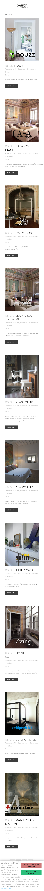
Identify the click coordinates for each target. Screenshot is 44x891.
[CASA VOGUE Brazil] (22, 120)
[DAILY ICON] (22, 206)
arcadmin (23, 153)
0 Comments (31, 69)
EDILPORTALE (25, 739)
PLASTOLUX (24, 402)
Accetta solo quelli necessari (31, 865)
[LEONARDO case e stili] (22, 289)
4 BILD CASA (24, 570)
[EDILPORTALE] (22, 713)
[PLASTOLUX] (22, 376)
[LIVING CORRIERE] (22, 627)
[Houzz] (22, 39)
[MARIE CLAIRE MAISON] (22, 794)
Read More (12, 86)
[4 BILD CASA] (22, 544)
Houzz (18, 65)
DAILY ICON (23, 233)
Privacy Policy (6, 889)
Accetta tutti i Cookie (31, 873)
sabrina (22, 69)
